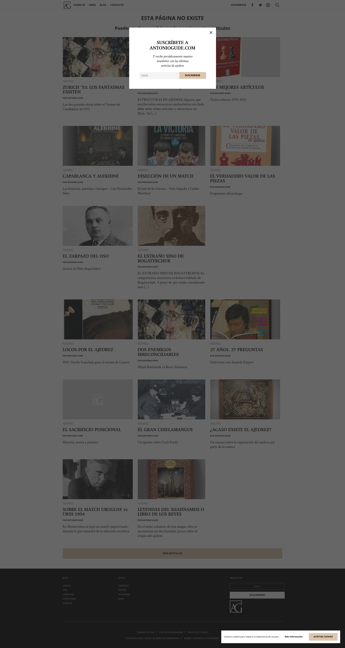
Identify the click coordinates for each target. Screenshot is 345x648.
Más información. (294, 636)
